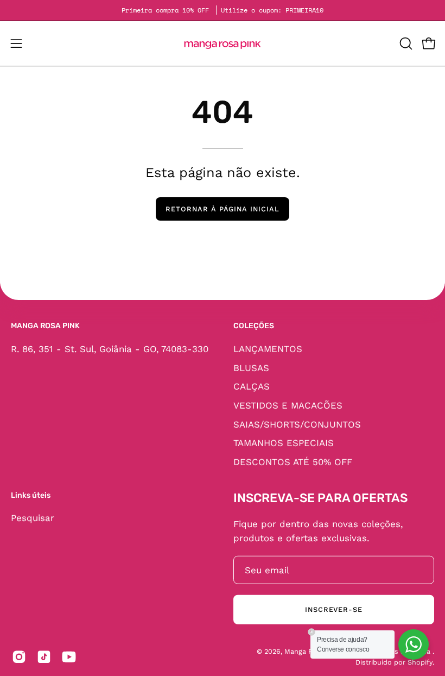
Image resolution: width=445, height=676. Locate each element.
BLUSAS (251, 367)
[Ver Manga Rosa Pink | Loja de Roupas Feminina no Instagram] (19, 657)
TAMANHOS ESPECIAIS (283, 442)
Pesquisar (32, 517)
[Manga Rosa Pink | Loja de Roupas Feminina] (222, 43)
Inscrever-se (334, 609)
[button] (404, 43)
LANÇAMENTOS (267, 348)
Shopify (420, 662)
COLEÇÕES (253, 325)
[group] (222, 10)
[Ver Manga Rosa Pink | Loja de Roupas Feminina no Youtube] (69, 657)
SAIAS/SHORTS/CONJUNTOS (297, 423)
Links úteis (30, 494)
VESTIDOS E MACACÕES (287, 404)
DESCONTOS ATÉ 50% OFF (292, 461)
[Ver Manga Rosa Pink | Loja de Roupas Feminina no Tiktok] (44, 657)
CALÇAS (251, 386)
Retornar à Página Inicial (222, 209)
